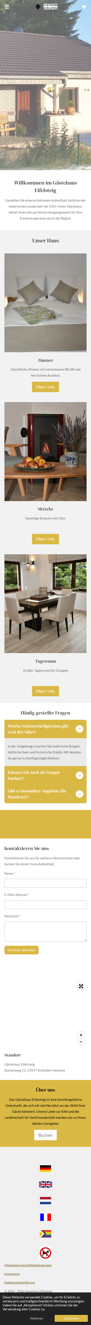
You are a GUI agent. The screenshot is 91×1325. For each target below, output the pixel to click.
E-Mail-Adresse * (16, 895)
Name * (9, 873)
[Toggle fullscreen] (81, 986)
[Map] (45, 1014)
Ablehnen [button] (36, 1318)
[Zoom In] (81, 1035)
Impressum (12, 1274)
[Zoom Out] (81, 1041)
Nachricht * (12, 916)
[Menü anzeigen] (7, 6)
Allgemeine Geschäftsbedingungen (28, 1265)
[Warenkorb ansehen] (84, 6)
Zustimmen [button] (71, 1318)
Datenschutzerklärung (19, 1282)
